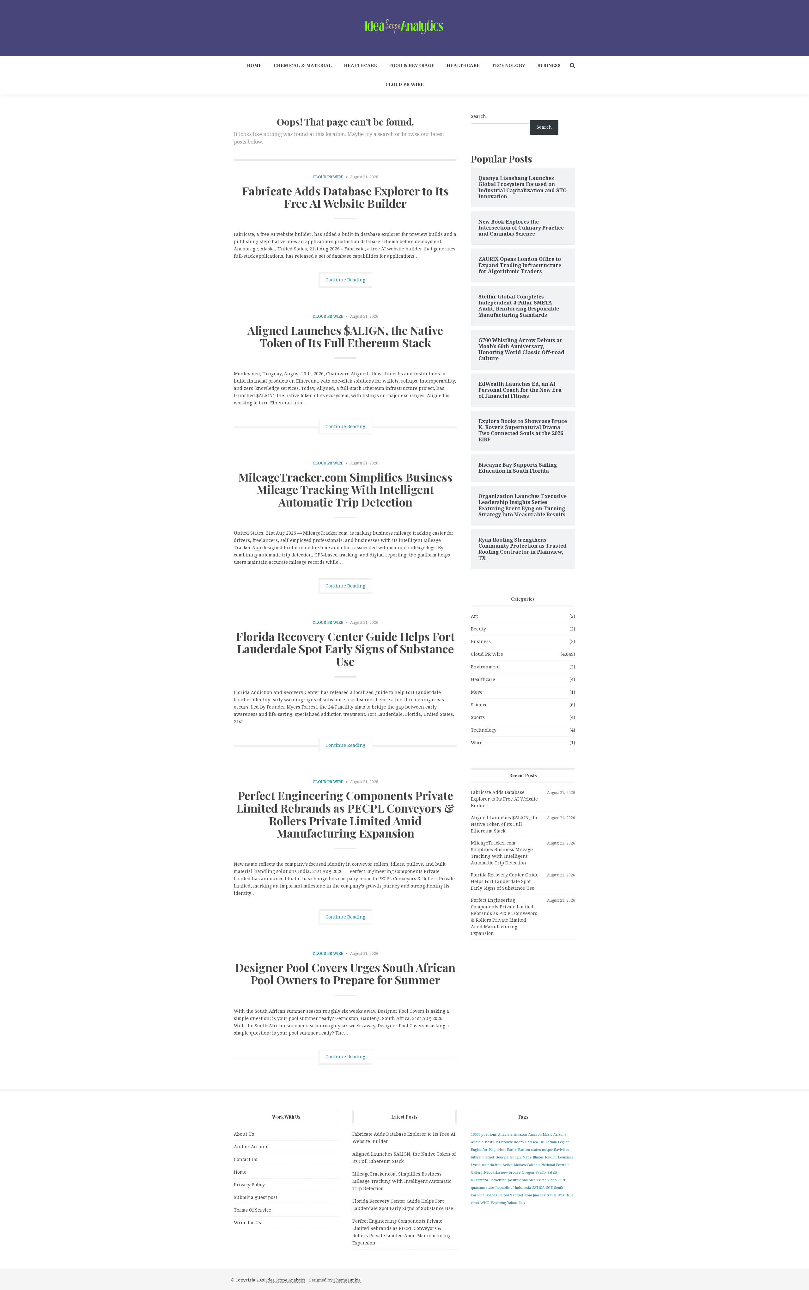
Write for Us (247, 1222)
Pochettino (498, 1180)
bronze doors (512, 1142)
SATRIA (538, 1188)
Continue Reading (345, 279)
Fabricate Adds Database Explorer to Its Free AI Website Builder (345, 197)
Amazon (520, 1135)
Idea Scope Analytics (285, 1280)
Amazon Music (540, 1135)
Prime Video (547, 1180)
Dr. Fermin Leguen (554, 1142)
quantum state (482, 1188)
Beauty (478, 628)
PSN (561, 1180)
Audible (477, 1142)
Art (474, 616)
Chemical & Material (303, 65)
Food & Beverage (412, 65)
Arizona (559, 1135)
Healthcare (360, 65)
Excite (512, 1150)
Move (477, 692)
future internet (482, 1157)
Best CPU (492, 1142)
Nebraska (492, 1172)
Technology (508, 65)
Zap (522, 1203)
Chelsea (531, 1142)
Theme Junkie (347, 1280)
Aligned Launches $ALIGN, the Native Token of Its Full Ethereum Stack (345, 336)
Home (254, 65)
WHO (485, 1203)
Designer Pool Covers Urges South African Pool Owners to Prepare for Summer (345, 973)
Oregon (528, 1172)
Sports (478, 717)
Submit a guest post (255, 1197)
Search (478, 116)
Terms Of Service (252, 1210)
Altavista (505, 1135)
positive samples (522, 1180)
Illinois (538, 1157)
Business (549, 65)
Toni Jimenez (535, 1195)
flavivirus (561, 1150)
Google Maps (521, 1157)
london (551, 1157)
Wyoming (498, 1203)
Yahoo (512, 1203)
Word (477, 742)
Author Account (251, 1146)
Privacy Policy (249, 1184)
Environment (485, 666)
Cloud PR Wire (405, 84)
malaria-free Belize (497, 1165)
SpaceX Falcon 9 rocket (504, 1195)
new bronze (510, 1172)
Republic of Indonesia (513, 1188)
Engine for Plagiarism (488, 1150)
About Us (244, 1134)
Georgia (502, 1157)
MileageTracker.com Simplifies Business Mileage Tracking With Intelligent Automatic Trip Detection (345, 489)
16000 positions (484, 1135)
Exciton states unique (535, 1150)
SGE (549, 1188)
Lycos (476, 1165)
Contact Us (245, 1159)
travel (551, 1195)
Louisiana (566, 1157)
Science (479, 704)
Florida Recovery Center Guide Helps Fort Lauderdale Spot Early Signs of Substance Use (345, 649)
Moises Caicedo (527, 1165)
